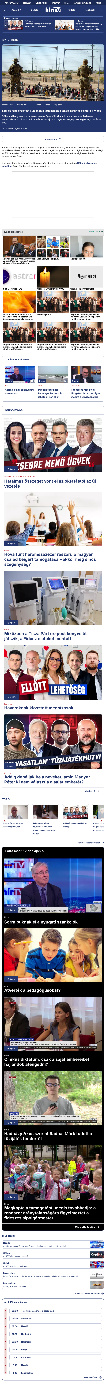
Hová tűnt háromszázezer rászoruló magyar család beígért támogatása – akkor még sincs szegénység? (87, 28)
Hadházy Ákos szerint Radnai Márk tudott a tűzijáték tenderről (48, 1136)
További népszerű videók (89, 843)
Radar (24, 1349)
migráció (58, 105)
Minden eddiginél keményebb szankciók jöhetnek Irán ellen (51, 393)
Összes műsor (90, 1377)
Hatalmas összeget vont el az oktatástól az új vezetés (38, 25)
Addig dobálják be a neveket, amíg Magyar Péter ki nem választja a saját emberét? (47, 779)
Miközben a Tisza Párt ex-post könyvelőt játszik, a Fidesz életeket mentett (45, 636)
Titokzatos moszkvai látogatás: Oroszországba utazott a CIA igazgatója (85, 393)
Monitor (7, 773)
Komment (8, 704)
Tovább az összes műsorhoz (87, 1293)
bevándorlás (7, 105)
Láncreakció (75, 386)
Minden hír (90, 791)
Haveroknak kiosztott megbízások (38, 707)
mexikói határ (22, 105)
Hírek (7, 386)
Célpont (7, 1253)
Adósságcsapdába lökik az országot (75, 825)
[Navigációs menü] (4, 9)
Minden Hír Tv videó (85, 1227)
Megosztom (51, 139)
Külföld (14, 40)
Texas (47, 105)
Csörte (6, 1263)
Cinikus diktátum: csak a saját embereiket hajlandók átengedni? (46, 1062)
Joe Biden (36, 105)
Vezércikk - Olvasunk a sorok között (20, 476)
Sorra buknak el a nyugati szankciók (19, 391)
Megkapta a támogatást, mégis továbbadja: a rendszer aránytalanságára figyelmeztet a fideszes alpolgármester (50, 1212)
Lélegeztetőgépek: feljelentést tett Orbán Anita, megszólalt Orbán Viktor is (44, 828)
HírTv (4, 40)
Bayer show (9, 1273)
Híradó (6, 1243)
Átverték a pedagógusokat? (32, 990)
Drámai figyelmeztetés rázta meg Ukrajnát (13, 825)
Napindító (26, 1334)
